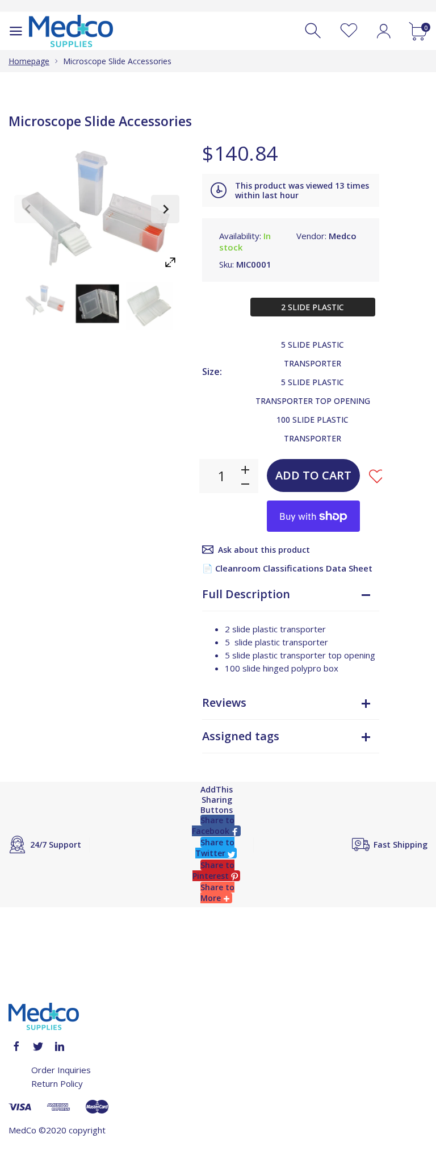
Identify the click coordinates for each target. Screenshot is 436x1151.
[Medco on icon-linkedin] (59, 1046)
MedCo (22, 1130)
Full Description (246, 594)
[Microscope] (46, 300)
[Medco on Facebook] (16, 1046)
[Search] (314, 31)
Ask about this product (264, 549)
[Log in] (383, 31)
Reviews (224, 702)
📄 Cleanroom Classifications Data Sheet (287, 568)
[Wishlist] (349, 31)
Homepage (29, 61)
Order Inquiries (61, 1069)
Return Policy (57, 1083)
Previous (28, 209)
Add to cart (313, 475)
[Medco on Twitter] (38, 1046)
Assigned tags (240, 736)
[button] (216, 825)
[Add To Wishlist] (377, 476)
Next (165, 209)
